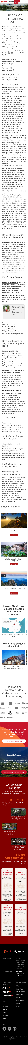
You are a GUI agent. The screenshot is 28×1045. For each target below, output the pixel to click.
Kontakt (18, 1006)
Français (5, 1007)
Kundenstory (20, 994)
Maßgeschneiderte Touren (11, 331)
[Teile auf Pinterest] (9, 1030)
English (4, 1001)
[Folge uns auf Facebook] (4, 1030)
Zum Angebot (14, 535)
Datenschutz (20, 1000)
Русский (5, 1015)
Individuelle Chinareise (14, 741)
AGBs (18, 1003)
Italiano (4, 1012)
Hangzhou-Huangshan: (10, 282)
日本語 (4, 1018)
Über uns (19, 986)
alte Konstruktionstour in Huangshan (14, 560)
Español (4, 1009)
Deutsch (5, 1004)
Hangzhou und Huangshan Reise (14, 588)
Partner (18, 997)
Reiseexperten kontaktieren (14, 772)
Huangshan (14, 530)
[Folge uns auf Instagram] (14, 1030)
